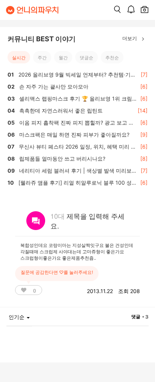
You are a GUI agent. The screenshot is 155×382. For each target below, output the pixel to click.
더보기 (130, 38)
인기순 (17, 317)
